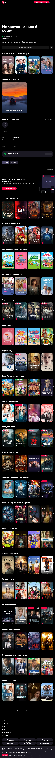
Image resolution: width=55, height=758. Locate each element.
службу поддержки (20, 755)
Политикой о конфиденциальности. (23, 752)
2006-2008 (7, 36)
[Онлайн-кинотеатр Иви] (4, 2)
